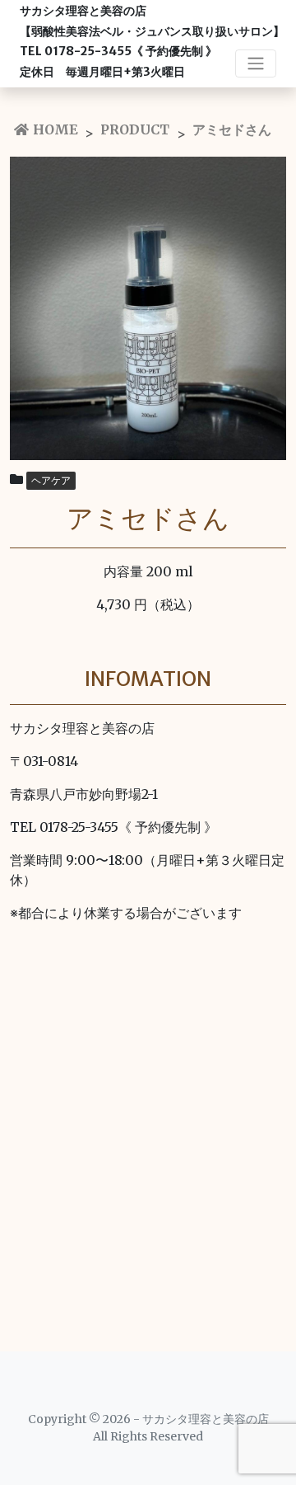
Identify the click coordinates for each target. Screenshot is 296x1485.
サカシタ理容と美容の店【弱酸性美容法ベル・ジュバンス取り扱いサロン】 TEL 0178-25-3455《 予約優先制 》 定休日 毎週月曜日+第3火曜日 (152, 41)
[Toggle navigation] (255, 63)
